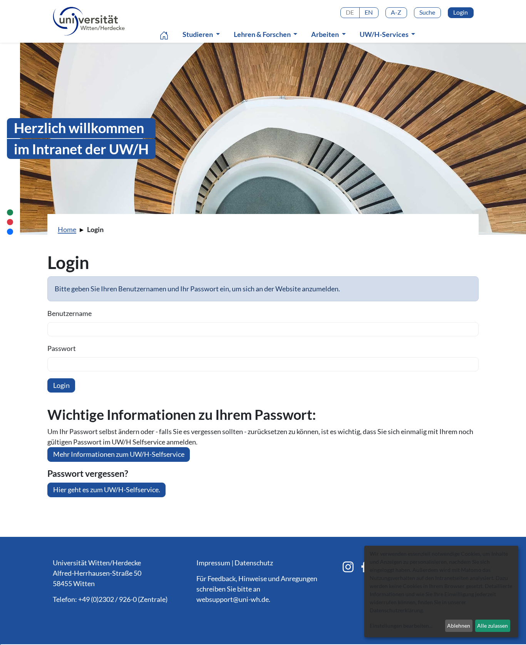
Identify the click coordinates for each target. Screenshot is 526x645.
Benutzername (69, 313)
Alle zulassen (492, 625)
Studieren (198, 34)
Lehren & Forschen (263, 34)
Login (460, 12)
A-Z (396, 12)
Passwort (61, 348)
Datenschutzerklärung (396, 610)
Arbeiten (325, 34)
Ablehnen (458, 625)
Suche (427, 12)
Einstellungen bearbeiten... (401, 625)
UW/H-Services (385, 34)
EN (369, 12)
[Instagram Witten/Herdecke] (348, 567)
